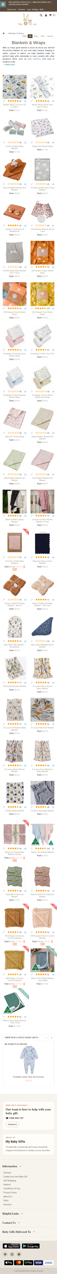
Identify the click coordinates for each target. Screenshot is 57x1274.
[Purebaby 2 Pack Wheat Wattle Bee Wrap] (42, 377)
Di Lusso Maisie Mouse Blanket (15, 770)
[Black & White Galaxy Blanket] (15, 501)
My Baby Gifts (15, 1141)
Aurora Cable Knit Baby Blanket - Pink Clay (42, 604)
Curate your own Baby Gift (15, 1176)
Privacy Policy (10, 1192)
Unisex (50, 36)
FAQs (5, 1200)
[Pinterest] (18, 1254)
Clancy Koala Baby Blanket (14, 686)
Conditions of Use (11, 1188)
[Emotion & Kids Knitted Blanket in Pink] (42, 501)
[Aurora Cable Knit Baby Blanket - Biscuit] (15, 585)
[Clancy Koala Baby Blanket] (15, 668)
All (30, 36)
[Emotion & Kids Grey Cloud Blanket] (42, 170)
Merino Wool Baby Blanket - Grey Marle (42, 979)
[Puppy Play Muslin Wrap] (42, 128)
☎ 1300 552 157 (14, 1118)
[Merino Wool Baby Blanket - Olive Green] (15, 1002)
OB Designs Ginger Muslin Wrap (42, 271)
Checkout (21, 9)
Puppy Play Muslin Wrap (42, 146)
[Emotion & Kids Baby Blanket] (15, 543)
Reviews (7, 1204)
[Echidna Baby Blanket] (15, 793)
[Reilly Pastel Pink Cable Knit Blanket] (42, 876)
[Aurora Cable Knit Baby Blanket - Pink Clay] (42, 585)
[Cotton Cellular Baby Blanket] (15, 128)
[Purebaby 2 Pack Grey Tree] (42, 335)
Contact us (12, 1124)
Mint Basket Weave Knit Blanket (14, 479)
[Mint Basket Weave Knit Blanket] (15, 460)
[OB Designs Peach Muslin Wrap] (15, 294)
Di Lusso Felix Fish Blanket (42, 728)
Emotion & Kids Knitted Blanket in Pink (42, 520)
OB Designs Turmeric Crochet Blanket (15, 979)
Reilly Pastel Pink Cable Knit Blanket (42, 895)
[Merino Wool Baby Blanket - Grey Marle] (42, 960)
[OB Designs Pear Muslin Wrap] (42, 294)
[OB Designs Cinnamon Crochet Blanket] (15, 918)
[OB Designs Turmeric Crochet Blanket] (15, 960)
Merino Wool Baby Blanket (42, 852)
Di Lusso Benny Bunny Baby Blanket (42, 687)
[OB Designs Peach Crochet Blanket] (42, 918)
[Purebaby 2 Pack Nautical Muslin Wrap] (15, 377)
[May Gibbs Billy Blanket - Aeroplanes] (15, 627)
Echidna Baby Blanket (14, 811)
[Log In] (46, 15)
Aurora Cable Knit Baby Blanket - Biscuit (15, 604)
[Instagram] (12, 1254)
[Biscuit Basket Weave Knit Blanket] (15, 170)
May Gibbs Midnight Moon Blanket (42, 646)
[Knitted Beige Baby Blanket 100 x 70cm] (15, 253)
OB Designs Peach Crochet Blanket (42, 937)
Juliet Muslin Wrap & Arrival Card (42, 230)
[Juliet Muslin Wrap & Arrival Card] (42, 211)
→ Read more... (9, 64)
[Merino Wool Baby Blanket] (42, 834)
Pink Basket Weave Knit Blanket (42, 479)
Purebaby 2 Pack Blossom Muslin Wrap (14, 354)
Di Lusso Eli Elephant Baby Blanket (14, 729)
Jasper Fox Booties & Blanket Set (14, 230)
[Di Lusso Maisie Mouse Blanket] (15, 751)
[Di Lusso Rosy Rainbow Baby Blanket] (42, 751)
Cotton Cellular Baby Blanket (14, 147)
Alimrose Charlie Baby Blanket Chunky (14, 853)
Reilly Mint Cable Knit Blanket (15, 895)
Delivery (7, 1172)
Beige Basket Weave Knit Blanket (42, 437)
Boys (36, 36)
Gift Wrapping (9, 1180)
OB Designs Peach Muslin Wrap (15, 313)
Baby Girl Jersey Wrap (14, 436)
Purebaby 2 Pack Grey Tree (42, 353)
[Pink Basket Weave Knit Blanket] (42, 460)
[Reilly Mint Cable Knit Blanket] (15, 876)
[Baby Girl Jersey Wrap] (15, 419)
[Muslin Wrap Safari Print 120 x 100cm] (42, 87)
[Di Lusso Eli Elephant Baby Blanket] (15, 710)
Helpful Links (10, 1214)
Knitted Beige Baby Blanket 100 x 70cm (14, 271)
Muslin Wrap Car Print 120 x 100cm (14, 106)
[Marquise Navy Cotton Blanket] (42, 543)
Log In (29, 9)
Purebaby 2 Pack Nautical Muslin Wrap (15, 396)
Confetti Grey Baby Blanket (42, 811)
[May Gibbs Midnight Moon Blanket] (42, 627)
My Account (11, 9)
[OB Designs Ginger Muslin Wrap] (42, 253)
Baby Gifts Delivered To (16, 1232)
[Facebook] (5, 1254)
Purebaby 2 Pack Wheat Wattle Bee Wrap (42, 396)
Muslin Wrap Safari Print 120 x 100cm (42, 106)
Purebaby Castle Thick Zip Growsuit (28, 1077)
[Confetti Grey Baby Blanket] (42, 793)
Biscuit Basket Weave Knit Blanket (14, 189)
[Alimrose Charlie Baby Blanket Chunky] (15, 834)
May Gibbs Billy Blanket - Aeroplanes (14, 646)
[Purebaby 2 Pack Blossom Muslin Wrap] (15, 335)
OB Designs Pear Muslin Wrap (42, 313)
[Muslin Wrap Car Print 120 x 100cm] (15, 87)
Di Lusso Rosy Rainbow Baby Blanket (42, 770)
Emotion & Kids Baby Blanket (15, 562)
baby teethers (34, 59)
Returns (7, 1184)
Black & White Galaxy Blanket (15, 520)
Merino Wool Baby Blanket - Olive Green (14, 1021)
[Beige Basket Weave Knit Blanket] (42, 419)
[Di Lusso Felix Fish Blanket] (42, 710)
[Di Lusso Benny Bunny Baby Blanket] (42, 668)
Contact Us (9, 1223)
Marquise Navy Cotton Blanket (42, 562)
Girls (43, 36)
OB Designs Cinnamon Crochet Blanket (14, 937)
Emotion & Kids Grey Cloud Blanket (42, 189)
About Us (7, 1196)
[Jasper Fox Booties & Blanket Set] (15, 211)
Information (9, 1166)
